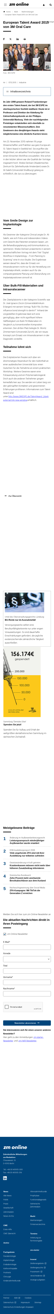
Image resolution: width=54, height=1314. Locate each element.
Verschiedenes (36, 1276)
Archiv (6, 1243)
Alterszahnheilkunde (38, 1191)
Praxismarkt (35, 1272)
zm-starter (34, 1250)
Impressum (25, 1302)
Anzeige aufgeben (37, 1280)
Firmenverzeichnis (37, 1224)
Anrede (6, 953)
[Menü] (5, 5)
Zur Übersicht (15, 496)
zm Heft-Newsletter (27, 1041)
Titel (5, 966)
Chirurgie (7, 1277)
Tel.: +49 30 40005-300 (13, 1169)
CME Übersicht (9, 1233)
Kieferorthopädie (10, 1268)
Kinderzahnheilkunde (11, 1281)
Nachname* (9, 989)
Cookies (28, 1298)
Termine (33, 1234)
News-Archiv (8, 1216)
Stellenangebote (37, 1263)
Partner (6, 1298)
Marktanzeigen (36, 1220)
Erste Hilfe (7, 1229)
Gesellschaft (8, 1208)
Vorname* (8, 977)
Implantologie (8, 1260)
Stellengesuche (36, 1267)
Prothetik (7, 1272)
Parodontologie (9, 1256)
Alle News (7, 1196)
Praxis (5, 1204)
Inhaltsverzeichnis (20, 91)
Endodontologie (9, 1264)
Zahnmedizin (8, 1212)
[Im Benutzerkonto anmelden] (44, 5)
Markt (32, 1216)
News (5, 1192)
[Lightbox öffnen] (47, 67)
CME (5, 1225)
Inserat (33, 1259)
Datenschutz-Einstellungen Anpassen (18, 1307)
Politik (5, 1200)
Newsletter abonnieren (25, 1023)
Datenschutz (8, 1302)
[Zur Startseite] (19, 4)
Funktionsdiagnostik (38, 1200)
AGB (16, 1298)
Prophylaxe (34, 1196)
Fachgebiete (9, 1252)
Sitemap (37, 1302)
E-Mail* (6, 942)
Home (8, 12)
